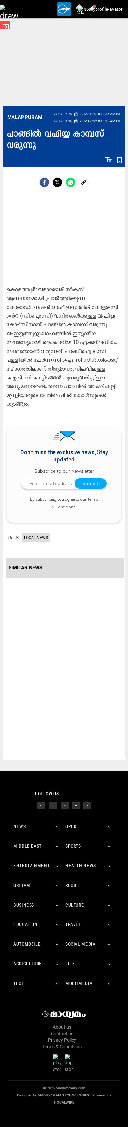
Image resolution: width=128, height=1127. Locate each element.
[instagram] (65, 805)
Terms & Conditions (62, 1046)
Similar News (25, 568)
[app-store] (70, 1062)
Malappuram (25, 117)
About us (62, 1027)
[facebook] (44, 182)
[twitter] (52, 805)
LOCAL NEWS (36, 537)
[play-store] (58, 1062)
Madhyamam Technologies (63, 1095)
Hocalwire (64, 1102)
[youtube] (76, 805)
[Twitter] (57, 182)
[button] (9, 9)
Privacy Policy (62, 1040)
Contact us (62, 1033)
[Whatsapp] (70, 182)
